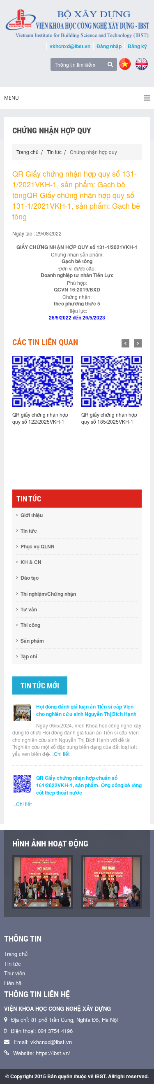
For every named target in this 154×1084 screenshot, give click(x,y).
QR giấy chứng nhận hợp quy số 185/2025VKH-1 (109, 418)
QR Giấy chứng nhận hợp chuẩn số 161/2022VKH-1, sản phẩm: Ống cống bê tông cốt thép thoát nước (89, 785)
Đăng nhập (109, 46)
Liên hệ (12, 983)
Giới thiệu (32, 515)
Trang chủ (27, 151)
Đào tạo (30, 577)
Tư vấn (29, 609)
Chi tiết (61, 753)
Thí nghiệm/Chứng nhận (48, 593)
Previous (125, 343)
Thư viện (14, 973)
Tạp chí (29, 656)
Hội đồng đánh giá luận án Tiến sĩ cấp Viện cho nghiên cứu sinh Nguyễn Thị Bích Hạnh (86, 710)
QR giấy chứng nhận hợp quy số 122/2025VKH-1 (40, 418)
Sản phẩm (32, 640)
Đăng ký (137, 46)
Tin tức (54, 151)
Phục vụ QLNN (38, 546)
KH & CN (31, 562)
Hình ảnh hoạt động (50, 844)
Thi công (30, 625)
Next (138, 343)
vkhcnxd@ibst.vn (70, 46)
